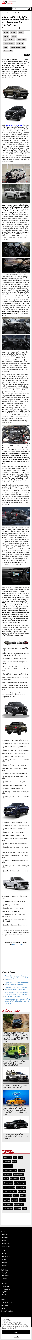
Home (4, 13)
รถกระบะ (13, 32)
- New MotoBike (5, 1257)
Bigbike (22, 1196)
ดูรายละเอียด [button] (16, 1337)
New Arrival (4, 1251)
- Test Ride (4, 1265)
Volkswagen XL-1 (19, 1174)
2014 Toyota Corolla (10, 1191)
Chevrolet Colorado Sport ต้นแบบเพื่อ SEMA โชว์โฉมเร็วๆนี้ (15, 1086)
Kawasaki (18, 1209)
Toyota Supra (8, 1183)
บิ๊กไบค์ (16, 1196)
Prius (20, 1157)
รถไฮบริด (21, 1170)
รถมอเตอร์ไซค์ (8, 1209)
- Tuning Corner (5, 1289)
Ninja (24, 1209)
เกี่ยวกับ (3, 1300)
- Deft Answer (5, 1276)
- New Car (4, 1254)
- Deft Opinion (5, 1243)
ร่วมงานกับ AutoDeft (7, 1311)
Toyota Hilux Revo (9, 40)
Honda (14, 1162)
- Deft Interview (5, 1246)
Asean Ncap (7, 1157)
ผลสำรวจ (22, 1200)
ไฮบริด (6, 1179)
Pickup (5, 47)
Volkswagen (7, 1174)
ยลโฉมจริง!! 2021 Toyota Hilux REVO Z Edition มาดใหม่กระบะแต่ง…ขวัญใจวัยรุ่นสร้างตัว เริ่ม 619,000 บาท (17, 994)
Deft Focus (4, 1232)
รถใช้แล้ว (14, 1200)
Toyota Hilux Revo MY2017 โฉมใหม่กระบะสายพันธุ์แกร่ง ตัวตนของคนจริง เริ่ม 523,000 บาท (17, 978)
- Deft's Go (4, 1295)
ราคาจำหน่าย (14, 1179)
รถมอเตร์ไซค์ (8, 1196)
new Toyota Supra (9, 1187)
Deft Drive (4, 1259)
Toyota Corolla (21, 1187)
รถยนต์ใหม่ (20, 43)
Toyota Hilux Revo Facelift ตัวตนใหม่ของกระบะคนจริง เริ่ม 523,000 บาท (17, 984)
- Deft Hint (4, 1240)
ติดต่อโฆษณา (5, 1305)
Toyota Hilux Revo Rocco (18, 47)
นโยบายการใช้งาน (6, 1302)
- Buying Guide (5, 1273)
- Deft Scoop (4, 1238)
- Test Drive (4, 1262)
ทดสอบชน (7, 1162)
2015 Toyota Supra (19, 1183)
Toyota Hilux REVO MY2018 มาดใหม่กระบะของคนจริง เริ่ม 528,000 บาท (16, 988)
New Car (17, 13)
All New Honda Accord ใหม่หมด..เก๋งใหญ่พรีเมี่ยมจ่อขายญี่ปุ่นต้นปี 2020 (15, 1136)
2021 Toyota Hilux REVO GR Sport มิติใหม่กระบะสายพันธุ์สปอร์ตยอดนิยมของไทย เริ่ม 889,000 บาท (17, 1001)
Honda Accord (8, 1166)
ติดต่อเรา (3, 1308)
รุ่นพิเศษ (14, 36)
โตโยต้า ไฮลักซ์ (21, 40)
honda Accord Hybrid (10, 1170)
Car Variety (4, 1283)
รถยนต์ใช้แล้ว (8, 1204)
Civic (15, 1157)
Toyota (6, 32)
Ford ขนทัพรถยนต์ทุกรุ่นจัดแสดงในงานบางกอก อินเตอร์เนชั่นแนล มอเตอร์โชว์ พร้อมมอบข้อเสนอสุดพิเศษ (15, 1111)
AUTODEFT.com (17, 944)
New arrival (10, 13)
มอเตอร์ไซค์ (21, 1191)
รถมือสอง (7, 1200)
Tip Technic (4, 1270)
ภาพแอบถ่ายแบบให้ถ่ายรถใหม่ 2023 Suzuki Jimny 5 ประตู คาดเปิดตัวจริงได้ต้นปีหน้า (15, 1063)
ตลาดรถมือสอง (18, 1204)
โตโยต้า (21, 32)
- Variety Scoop (5, 1286)
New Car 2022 (8, 51)
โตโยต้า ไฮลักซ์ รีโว (9, 43)
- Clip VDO (4, 1292)
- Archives (4, 1279)
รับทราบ (16, 1332)
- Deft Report (4, 1235)
